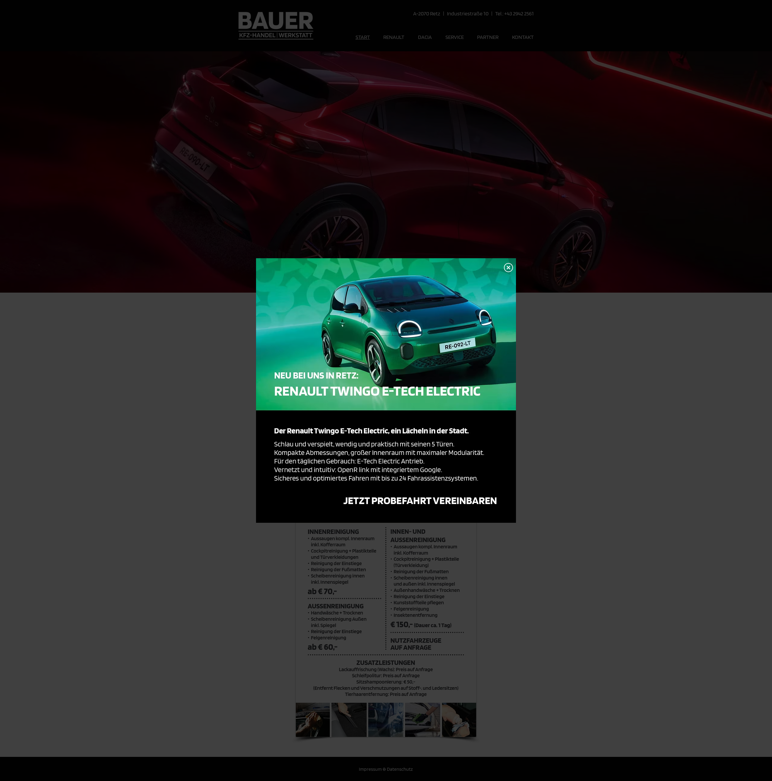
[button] (508, 267)
